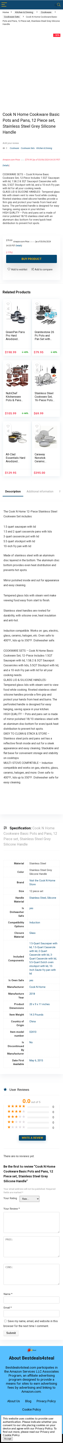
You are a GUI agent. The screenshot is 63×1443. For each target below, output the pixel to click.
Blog (28, 1401)
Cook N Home (37, 987)
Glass (32, 933)
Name (8, 1294)
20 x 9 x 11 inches (39, 1004)
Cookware (46, 12)
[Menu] (4, 4)
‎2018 (32, 993)
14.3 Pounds (36, 1014)
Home (6, 12)
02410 (32, 1032)
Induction (34, 922)
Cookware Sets (11, 17)
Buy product (32, 259)
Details (6, 165)
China (32, 1021)
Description (13, 491)
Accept (7, 1438)
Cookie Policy (31, 1409)
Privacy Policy (46, 1401)
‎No (31, 1042)
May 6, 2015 (36, 1060)
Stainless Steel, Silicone (42, 897)
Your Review (12, 1208)
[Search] (57, 4)
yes (31, 908)
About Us (13, 1401)
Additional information (40, 491)
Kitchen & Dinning (24, 12)
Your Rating (10, 1198)
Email (8, 1307)
